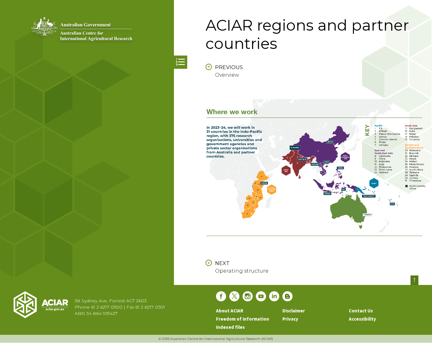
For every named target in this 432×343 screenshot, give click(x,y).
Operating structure (241, 267)
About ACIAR (229, 311)
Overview (229, 71)
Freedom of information (242, 319)
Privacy (290, 319)
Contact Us (361, 311)
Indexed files (230, 327)
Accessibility (362, 319)
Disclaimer (293, 311)
